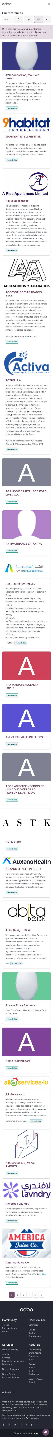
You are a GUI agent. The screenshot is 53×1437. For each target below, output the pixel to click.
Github (32, 1330)
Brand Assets (35, 1353)
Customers (34, 1374)
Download (33, 1325)
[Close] (50, 28)
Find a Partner (8, 1374)
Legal (31, 1379)
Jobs (31, 1359)
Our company (35, 1349)
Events (32, 1364)
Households (12, 108)
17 (35, 1295)
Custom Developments (13, 1361)
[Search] (18, 19)
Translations (35, 1336)
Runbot (32, 1333)
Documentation (9, 1328)
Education (7, 1364)
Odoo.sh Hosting (10, 1349)
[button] (49, 4)
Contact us (34, 1356)
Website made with (23, 1433)
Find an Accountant (11, 1369)
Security (32, 1382)
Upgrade (6, 1358)
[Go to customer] (26, 56)
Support (6, 1354)
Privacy (39, 1379)
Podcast (32, 1367)
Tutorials (6, 1325)
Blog (31, 1371)
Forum (5, 1331)
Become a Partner (10, 1377)
